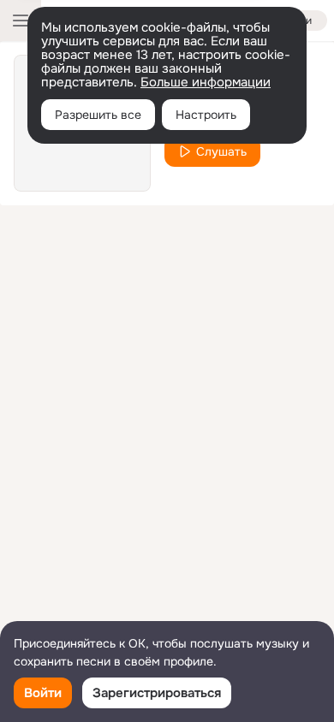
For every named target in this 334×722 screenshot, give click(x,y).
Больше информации (205, 82)
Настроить (206, 114)
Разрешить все (98, 114)
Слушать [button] (221, 151)
